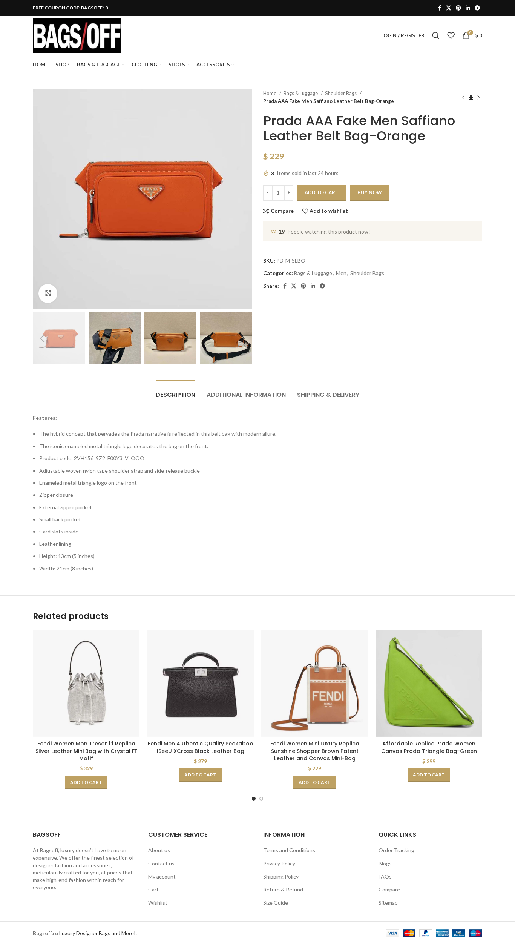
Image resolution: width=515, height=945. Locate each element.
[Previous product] (463, 97)
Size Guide (275, 902)
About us (159, 850)
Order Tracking (396, 850)
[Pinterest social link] (458, 8)
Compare (389, 889)
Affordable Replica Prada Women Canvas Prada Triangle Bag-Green (429, 747)
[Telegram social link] (477, 8)
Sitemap (388, 902)
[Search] (435, 35)
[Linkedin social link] (467, 8)
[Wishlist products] (450, 35)
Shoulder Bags (341, 93)
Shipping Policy (281, 876)
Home (270, 93)
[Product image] (86, 683)
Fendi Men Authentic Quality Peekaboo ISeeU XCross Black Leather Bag (200, 747)
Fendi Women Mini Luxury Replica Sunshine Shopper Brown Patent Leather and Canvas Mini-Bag (314, 751)
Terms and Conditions (289, 850)
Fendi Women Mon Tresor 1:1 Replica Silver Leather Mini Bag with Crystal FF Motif (86, 751)
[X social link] (449, 8)
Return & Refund (283, 889)
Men (341, 273)
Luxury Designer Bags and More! (97, 933)
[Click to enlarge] (47, 293)
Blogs (385, 863)
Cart (153, 889)
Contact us (161, 863)
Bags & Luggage (301, 93)
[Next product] (478, 97)
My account (162, 876)
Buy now (369, 192)
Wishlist (157, 902)
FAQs (385, 876)
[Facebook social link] (440, 8)
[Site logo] (77, 35)
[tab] (175, 391)
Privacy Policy (279, 863)
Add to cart (322, 192)
